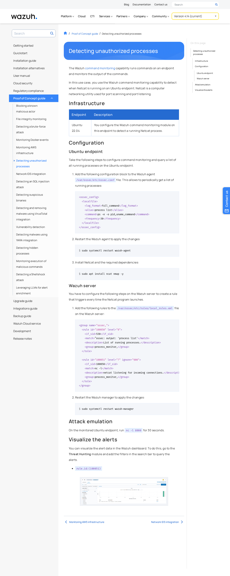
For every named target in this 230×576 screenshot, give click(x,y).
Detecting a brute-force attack (31, 129)
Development (22, 331)
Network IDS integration (31, 174)
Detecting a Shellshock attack (30, 277)
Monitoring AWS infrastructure (26, 150)
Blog (126, 4)
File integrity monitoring (31, 119)
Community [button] (159, 16)
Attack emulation (202, 84)
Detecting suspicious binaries (29, 197)
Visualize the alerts (203, 90)
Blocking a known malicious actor (27, 108)
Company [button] (140, 16)
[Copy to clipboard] (175, 195)
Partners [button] (122, 16)
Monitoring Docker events (32, 140)
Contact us (160, 4)
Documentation (142, 4)
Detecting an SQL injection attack (32, 184)
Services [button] (105, 16)
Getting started (23, 46)
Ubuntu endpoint (205, 73)
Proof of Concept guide (32, 97)
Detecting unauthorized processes (31, 163)
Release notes (22, 339)
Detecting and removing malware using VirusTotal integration (31, 213)
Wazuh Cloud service (27, 323)
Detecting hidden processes (27, 250)
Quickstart (20, 53)
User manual (21, 76)
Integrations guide (25, 308)
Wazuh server (203, 78)
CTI (92, 16)
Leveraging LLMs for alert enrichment (32, 290)
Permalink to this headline (160, 51)
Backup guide (22, 316)
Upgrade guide (22, 301)
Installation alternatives (29, 68)
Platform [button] (66, 16)
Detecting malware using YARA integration (31, 237)
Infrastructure (201, 61)
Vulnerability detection (30, 227)
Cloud (82, 16)
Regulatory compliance (28, 91)
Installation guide (24, 61)
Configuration (201, 66)
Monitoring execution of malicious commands (31, 264)
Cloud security (22, 83)
